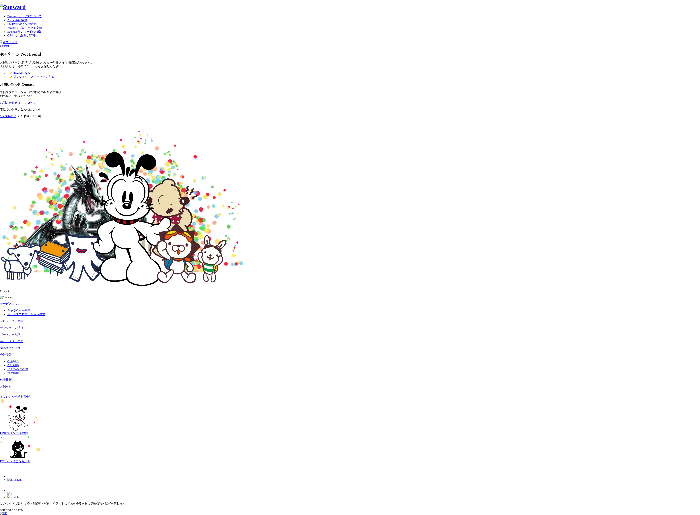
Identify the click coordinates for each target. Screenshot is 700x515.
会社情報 (6, 354)
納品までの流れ (10, 348)
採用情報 (13, 372)
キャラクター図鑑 (11, 341)
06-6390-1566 (8, 116)
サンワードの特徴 (11, 327)
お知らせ (6, 386)
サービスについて (11, 303)
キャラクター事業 (19, 310)
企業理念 (13, 361)
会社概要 (13, 365)
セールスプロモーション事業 (26, 314)
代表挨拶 (6, 379)
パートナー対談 (10, 334)
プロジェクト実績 (11, 321)
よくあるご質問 (17, 369)
